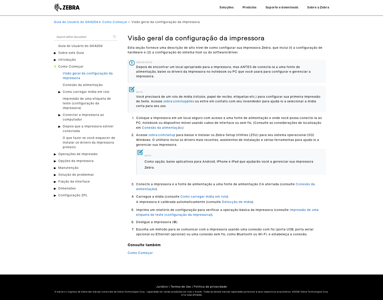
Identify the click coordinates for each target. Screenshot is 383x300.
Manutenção (68, 167)
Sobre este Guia (71, 53)
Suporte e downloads (282, 7)
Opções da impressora (76, 161)
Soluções (226, 7)
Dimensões (67, 188)
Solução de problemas (76, 174)
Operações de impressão (78, 154)
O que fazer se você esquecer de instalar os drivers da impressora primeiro (89, 142)
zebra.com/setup (162, 135)
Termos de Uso (181, 286)
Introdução (67, 59)
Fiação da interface (74, 181)
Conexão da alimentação (83, 85)
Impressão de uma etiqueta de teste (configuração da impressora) (87, 103)
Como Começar (114, 22)
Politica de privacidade (210, 286)
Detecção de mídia (237, 202)
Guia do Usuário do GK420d (76, 22)
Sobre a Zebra (318, 7)
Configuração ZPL (73, 195)
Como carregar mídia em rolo (86, 92)
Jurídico (162, 286)
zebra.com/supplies (178, 101)
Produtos (249, 7)
